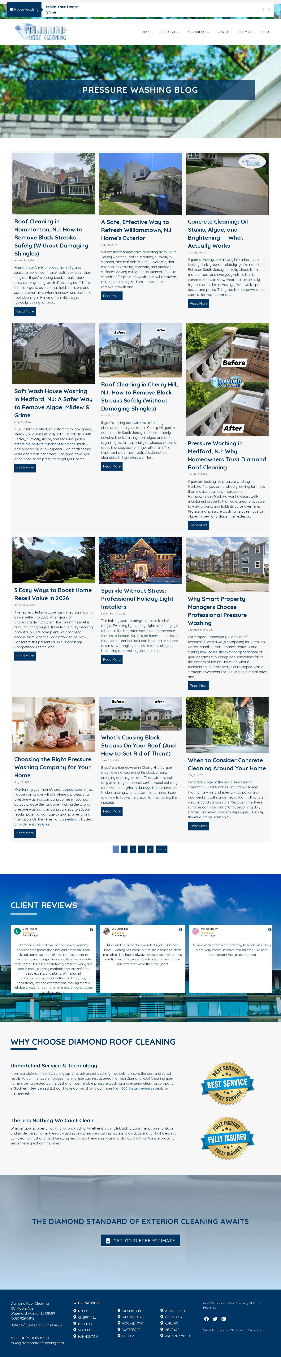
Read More (26, 311)
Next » (162, 849)
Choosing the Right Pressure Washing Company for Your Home (52, 767)
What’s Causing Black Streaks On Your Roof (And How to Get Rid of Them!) (138, 745)
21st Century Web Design (247, 1330)
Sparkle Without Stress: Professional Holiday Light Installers (137, 598)
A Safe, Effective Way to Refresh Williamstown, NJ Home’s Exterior (136, 230)
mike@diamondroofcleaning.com (37, 1343)
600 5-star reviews (136, 1088)
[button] (133, 996)
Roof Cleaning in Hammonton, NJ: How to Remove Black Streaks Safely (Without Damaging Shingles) (51, 237)
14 (150, 849)
